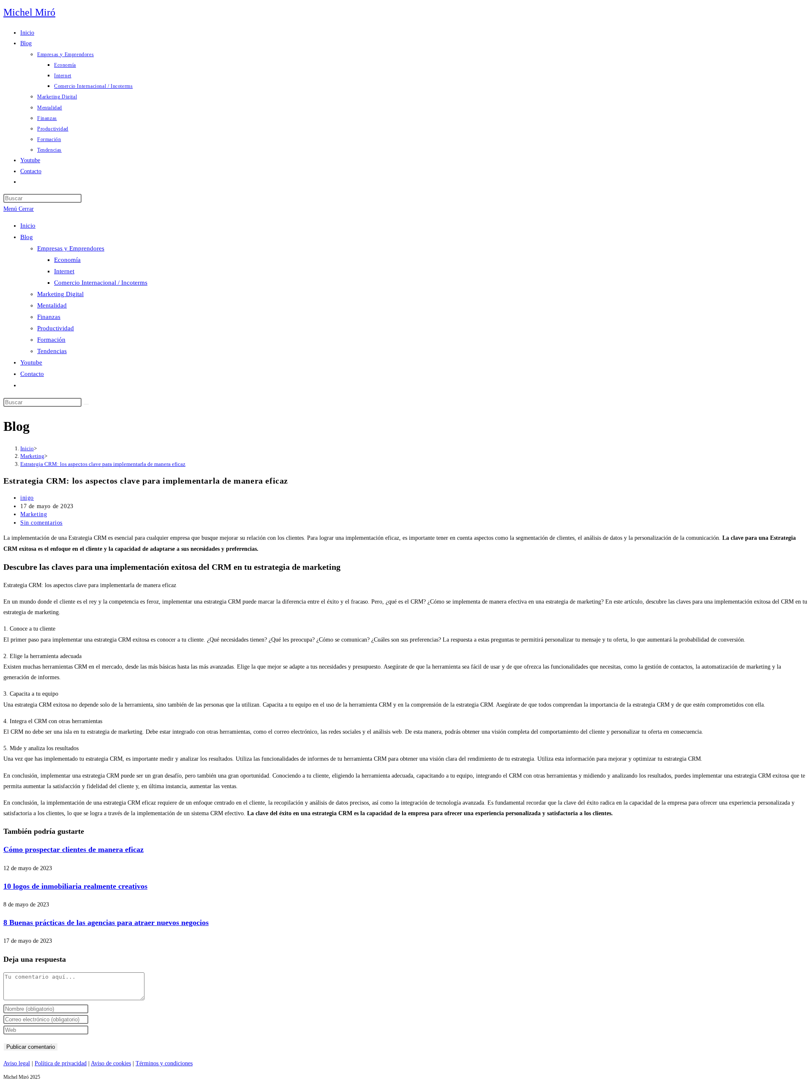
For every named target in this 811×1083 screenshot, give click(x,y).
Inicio (27, 225)
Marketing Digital (60, 294)
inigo (27, 498)
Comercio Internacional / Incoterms (100, 282)
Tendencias (52, 351)
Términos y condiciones (164, 1063)
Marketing (33, 514)
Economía (67, 259)
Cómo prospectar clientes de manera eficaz (73, 849)
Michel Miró (29, 12)
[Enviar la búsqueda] (86, 404)
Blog (26, 237)
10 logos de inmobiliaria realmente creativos (75, 886)
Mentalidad (52, 305)
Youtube (31, 362)
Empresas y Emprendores (70, 248)
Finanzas (48, 316)
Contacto (32, 373)
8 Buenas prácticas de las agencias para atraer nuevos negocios (106, 922)
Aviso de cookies (111, 1063)
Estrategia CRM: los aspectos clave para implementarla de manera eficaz (102, 464)
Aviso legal (16, 1063)
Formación (51, 339)
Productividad (55, 328)
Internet (64, 271)
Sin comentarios (41, 523)
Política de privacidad (61, 1063)
